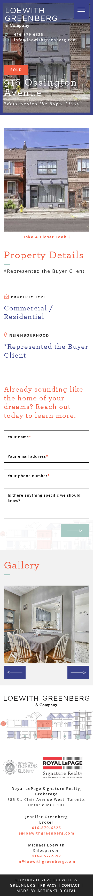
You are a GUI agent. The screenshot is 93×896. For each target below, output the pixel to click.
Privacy (48, 885)
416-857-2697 (46, 855)
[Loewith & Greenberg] (31, 17)
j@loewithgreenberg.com (46, 833)
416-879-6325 (27, 34)
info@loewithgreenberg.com (44, 39)
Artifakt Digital (56, 890)
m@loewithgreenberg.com (46, 861)
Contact (70, 885)
